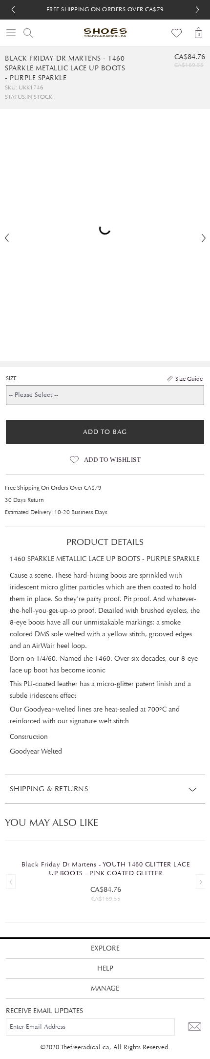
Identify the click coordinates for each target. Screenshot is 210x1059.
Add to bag (105, 432)
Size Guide (189, 378)
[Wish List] (177, 32)
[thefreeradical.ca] (105, 33)
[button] (197, 10)
